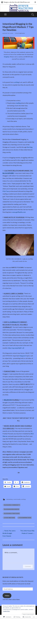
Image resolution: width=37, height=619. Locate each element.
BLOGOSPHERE (8, 173)
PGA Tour (6, 191)
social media (17, 499)
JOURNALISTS (14, 322)
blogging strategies (11, 513)
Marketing (9, 499)
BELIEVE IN (8, 400)
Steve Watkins (20, 33)
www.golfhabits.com (19, 212)
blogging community (12, 505)
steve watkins (9, 517)
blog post (23, 356)
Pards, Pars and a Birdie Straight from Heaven (9, 533)
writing (16, 82)
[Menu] (5, 14)
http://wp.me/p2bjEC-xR (16, 348)
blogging (6, 56)
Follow (7, 595)
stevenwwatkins (25, 517)
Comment (28, 566)
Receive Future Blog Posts (13, 577)
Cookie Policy (6, 611)
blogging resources (11, 509)
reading (18, 103)
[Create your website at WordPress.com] (18, 2)
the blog (29, 147)
